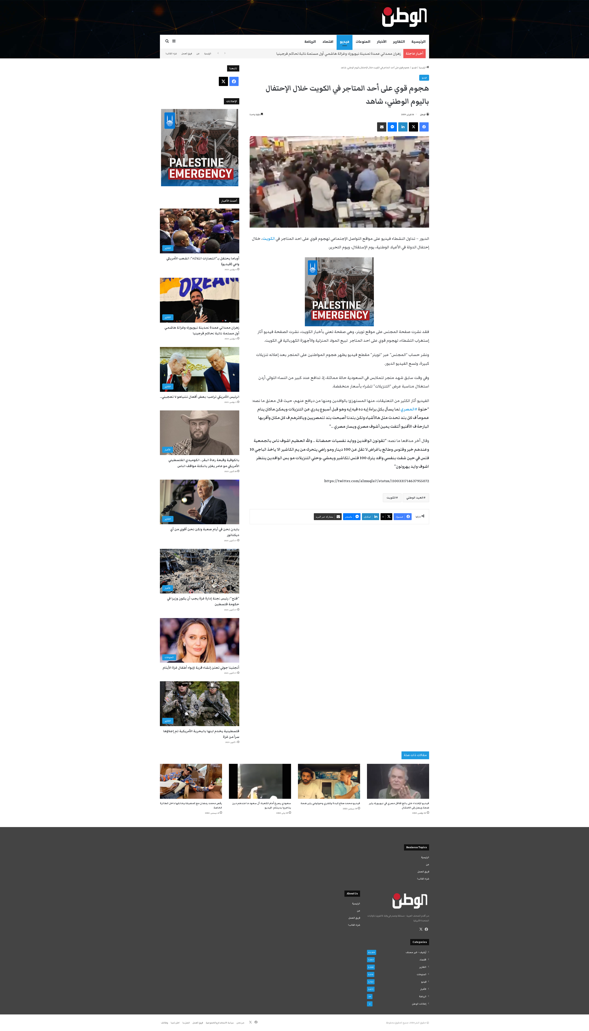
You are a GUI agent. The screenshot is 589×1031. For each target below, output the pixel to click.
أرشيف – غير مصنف (416, 952)
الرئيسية (418, 42)
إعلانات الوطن (419, 1004)
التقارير (399, 42)
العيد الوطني (415, 497)
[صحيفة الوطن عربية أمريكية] (404, 17)
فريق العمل (187, 53)
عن (197, 53)
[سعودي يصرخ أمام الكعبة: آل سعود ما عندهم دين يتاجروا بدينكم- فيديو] (260, 781)
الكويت (391, 497)
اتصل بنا (186, 1023)
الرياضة (310, 42)
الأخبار (382, 42)
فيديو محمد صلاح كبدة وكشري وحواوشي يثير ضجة (330, 803)
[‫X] (421, 929)
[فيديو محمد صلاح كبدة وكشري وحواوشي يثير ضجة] (329, 781)
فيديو (344, 42)
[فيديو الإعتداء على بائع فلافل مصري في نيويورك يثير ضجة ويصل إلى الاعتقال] (398, 781)
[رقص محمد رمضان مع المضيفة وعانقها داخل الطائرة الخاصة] (191, 781)
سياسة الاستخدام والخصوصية (220, 1023)
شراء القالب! (171, 53)
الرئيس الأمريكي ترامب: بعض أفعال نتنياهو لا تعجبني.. (199, 396)
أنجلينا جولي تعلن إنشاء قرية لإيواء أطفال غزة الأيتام (201, 667)
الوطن (423, 114)
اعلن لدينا (175, 1023)
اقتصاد (327, 42)
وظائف (164, 1023)
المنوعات (363, 42)
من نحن (240, 1023)
